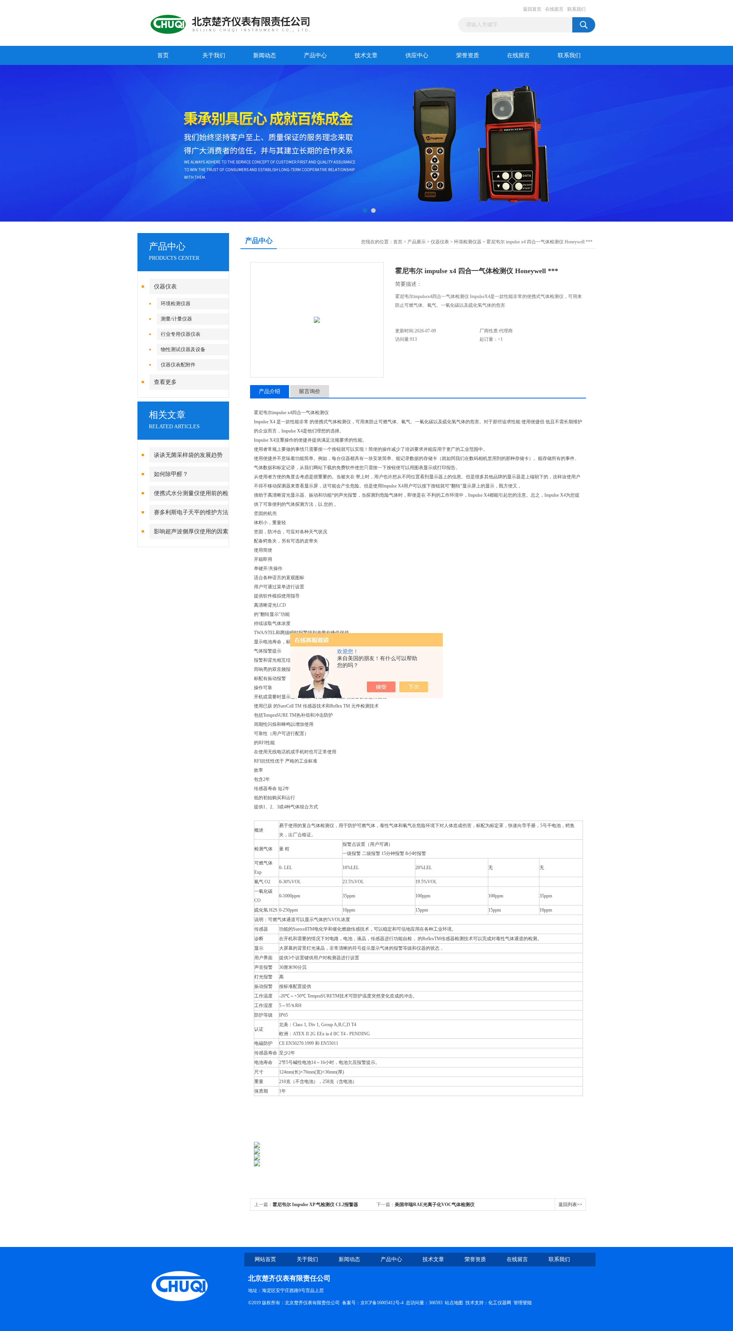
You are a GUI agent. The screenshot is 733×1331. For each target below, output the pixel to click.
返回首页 (532, 9)
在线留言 (554, 9)
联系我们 (576, 9)
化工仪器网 (499, 1302)
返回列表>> (570, 1204)
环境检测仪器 (176, 303)
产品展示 (416, 242)
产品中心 (315, 55)
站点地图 (454, 1302)
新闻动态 (264, 55)
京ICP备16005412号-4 (382, 1302)
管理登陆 (522, 1302)
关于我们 (213, 55)
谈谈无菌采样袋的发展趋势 (188, 455)
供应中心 (416, 55)
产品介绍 (269, 391)
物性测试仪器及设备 (183, 349)
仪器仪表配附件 (178, 365)
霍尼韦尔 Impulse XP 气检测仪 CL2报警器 (315, 1204)
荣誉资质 (467, 55)
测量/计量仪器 (176, 319)
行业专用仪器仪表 (180, 334)
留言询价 (309, 391)
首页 (163, 55)
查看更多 (165, 382)
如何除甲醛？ (171, 474)
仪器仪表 (165, 286)
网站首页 (265, 1259)
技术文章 (366, 55)
